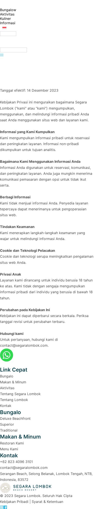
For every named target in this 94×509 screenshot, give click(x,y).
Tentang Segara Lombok (20, 394)
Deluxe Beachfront (15, 418)
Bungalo (6, 376)
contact (6, 467)
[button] (27, 28)
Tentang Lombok (14, 400)
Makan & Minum (13, 382)
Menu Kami (9, 449)
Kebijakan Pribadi (14, 501)
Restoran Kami (12, 443)
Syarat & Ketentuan (47, 501)
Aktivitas (7, 388)
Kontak (6, 405)
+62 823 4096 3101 (16, 461)
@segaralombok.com (30, 467)
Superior (7, 424)
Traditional (8, 430)
